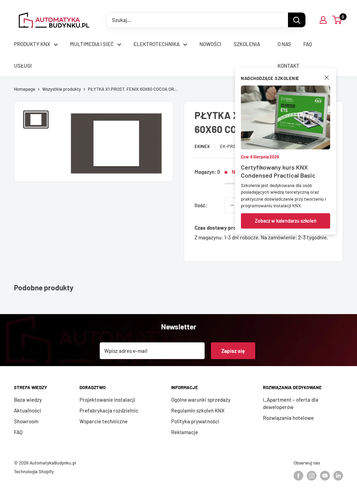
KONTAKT (288, 65)
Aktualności (27, 410)
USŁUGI (23, 65)
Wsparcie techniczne (103, 421)
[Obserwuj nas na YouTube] (325, 476)
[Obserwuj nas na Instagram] (312, 476)
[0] (337, 20)
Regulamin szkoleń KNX (198, 410)
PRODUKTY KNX (32, 44)
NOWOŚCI (210, 44)
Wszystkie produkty (61, 89)
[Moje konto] (323, 20)
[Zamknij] (326, 79)
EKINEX (202, 146)
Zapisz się (233, 351)
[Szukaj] (296, 20)
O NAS (284, 44)
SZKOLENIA (247, 44)
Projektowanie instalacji (107, 399)
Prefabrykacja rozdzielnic (108, 410)
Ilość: (201, 205)
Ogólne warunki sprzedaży (200, 399)
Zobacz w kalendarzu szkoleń (286, 221)
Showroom (26, 421)
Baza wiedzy (28, 399)
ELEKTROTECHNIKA (157, 44)
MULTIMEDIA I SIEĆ (92, 44)
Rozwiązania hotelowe (288, 418)
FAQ (307, 44)
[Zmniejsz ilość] (232, 205)
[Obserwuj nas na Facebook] (298, 476)
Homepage (24, 89)
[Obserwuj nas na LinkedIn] (338, 476)
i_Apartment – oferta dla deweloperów (290, 403)
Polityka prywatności (195, 421)
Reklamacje (184, 432)
